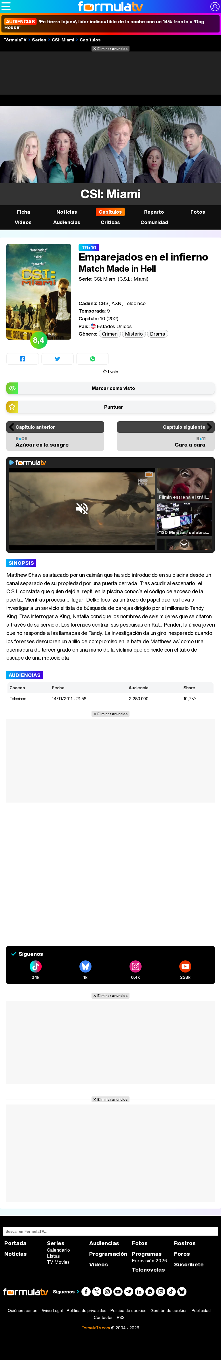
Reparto (154, 211)
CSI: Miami (63, 40)
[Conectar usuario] (215, 6)
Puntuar (113, 406)
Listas (53, 1256)
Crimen (110, 333)
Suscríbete (189, 1264)
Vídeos (23, 222)
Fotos (197, 211)
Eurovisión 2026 (149, 1260)
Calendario (58, 1250)
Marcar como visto (113, 388)
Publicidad (201, 1311)
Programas (147, 1254)
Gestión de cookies (169, 1311)
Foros (182, 1254)
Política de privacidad (86, 1311)
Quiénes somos (22, 1311)
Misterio (133, 333)
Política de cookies (128, 1311)
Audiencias (104, 1243)
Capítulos (90, 40)
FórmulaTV (14, 40)
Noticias (66, 211)
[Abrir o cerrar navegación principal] (6, 6)
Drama (157, 333)
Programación (108, 1254)
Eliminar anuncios (112, 48)
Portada (15, 1243)
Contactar (103, 1318)
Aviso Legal (52, 1311)
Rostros (185, 1243)
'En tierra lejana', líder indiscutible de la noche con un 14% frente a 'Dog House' (104, 24)
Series (39, 40)
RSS (121, 1318)
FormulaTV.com (96, 1328)
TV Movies (58, 1262)
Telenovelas (148, 1269)
